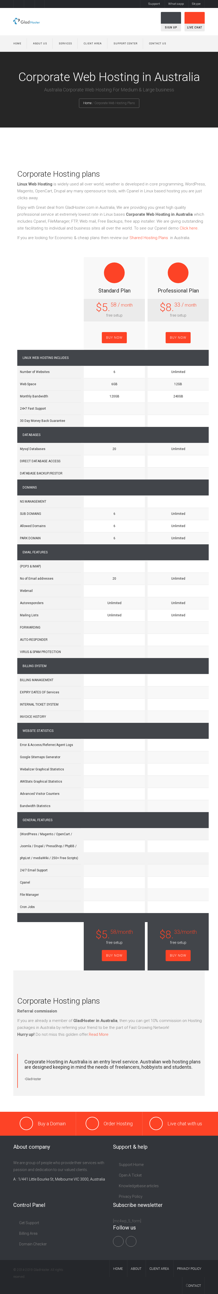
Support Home (131, 1165)
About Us (40, 43)
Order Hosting (118, 1123)
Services (65, 43)
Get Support (29, 1223)
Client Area (93, 43)
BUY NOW (114, 338)
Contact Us (157, 43)
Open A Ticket (130, 1175)
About (136, 1269)
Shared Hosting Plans (149, 237)
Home (17, 43)
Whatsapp (176, 4)
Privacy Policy (130, 1196)
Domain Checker (33, 1244)
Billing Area (28, 1233)
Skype (196, 4)
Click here (189, 228)
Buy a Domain (52, 1123)
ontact (194, 1286)
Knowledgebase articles (139, 1186)
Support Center (125, 43)
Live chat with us (184, 1123)
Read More (98, 1034)
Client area (159, 1269)
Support (154, 4)
